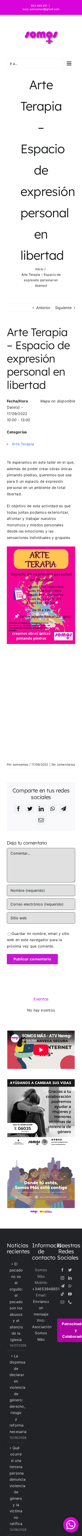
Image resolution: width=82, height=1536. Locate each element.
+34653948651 (46, 1289)
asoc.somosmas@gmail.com (41, 9)
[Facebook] (62, 1270)
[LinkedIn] (70, 1278)
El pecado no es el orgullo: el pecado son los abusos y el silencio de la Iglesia (16, 1302)
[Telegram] (62, 1286)
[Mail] (62, 1302)
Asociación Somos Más (41, 1333)
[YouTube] (70, 1294)
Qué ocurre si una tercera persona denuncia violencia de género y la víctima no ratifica (16, 1486)
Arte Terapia (23, 444)
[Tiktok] (62, 1294)
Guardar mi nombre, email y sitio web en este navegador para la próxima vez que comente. (38, 939)
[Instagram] (62, 1278)
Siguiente (63, 307)
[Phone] (70, 1302)
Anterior (43, 307)
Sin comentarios (63, 764)
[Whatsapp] (70, 1286)
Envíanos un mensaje (41, 1307)
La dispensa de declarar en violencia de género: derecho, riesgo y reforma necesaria (16, 1394)
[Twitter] (70, 1270)
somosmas (20, 764)
